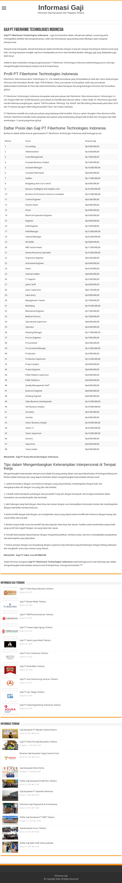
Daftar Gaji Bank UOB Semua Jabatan (36, 843)
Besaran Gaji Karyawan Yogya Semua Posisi (39, 753)
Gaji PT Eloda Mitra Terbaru (32, 666)
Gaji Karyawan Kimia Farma (32, 768)
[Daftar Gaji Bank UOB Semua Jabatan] (10, 847)
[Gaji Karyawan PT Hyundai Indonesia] (10, 795)
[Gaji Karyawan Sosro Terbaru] (10, 833)
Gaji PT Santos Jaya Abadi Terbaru (35, 640)
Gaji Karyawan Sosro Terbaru (33, 828)
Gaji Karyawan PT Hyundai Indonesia (36, 791)
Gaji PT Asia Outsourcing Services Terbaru (39, 679)
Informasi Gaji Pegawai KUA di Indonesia (38, 804)
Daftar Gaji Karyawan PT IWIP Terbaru (37, 817)
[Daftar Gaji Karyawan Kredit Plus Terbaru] (10, 784)
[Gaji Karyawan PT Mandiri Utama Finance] (10, 733)
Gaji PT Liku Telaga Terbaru (32, 692)
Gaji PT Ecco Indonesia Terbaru (34, 653)
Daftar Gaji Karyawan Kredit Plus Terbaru (38, 781)
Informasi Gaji (61, 7)
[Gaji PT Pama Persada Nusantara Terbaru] (10, 745)
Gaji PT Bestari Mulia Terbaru (33, 601)
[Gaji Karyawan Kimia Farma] (10, 772)
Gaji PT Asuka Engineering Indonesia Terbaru (40, 705)
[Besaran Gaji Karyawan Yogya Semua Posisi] (10, 758)
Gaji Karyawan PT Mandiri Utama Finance (38, 730)
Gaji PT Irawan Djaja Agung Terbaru (36, 627)
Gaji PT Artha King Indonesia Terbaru (36, 588)
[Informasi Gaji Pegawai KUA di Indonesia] (10, 808)
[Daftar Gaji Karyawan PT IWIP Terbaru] (10, 820)
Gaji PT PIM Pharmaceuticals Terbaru (36, 614)
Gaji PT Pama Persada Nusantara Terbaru (38, 742)
